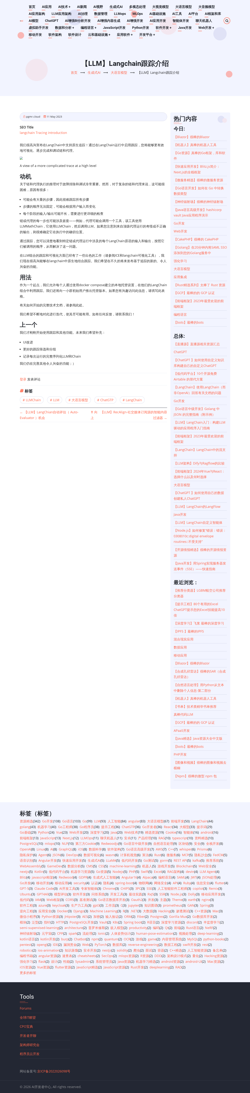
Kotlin (38, 871)
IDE (55, 944)
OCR (127, 939)
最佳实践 (135, 894)
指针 (47, 922)
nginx (206, 899)
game (152, 939)
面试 (148, 950)
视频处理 (185, 933)
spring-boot (124, 883)
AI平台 (193, 14)
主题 (163, 899)
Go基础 (25, 832)
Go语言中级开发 (136, 843)
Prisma (202, 849)
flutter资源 (63, 967)
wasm (110, 855)
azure (42, 905)
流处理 (87, 933)
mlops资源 (127, 956)
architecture (73, 928)
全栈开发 (212, 843)
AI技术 (64, 7)
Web (85, 944)
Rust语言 (192, 928)
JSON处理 (209, 877)
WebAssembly (31, 866)
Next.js (68, 838)
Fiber (141, 916)
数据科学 (95, 849)
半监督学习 (212, 922)
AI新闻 (82, 7)
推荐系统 (212, 860)
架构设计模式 (177, 956)
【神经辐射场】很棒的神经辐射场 (198, 201)
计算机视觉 (128, 855)
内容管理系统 (172, 939)
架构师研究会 (30, 1045)
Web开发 (206, 28)
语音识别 (26, 860)
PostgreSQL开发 (82, 922)
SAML (181, 877)
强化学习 (180, 261)
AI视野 (98, 7)
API (175, 883)
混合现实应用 (183, 639)
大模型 (184, 827)
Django (78, 911)
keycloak (59, 905)
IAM (38, 899)
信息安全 (203, 883)
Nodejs (118, 871)
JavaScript (47, 838)
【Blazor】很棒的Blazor (192, 137)
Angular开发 (47, 860)
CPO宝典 (26, 1026)
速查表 (67, 956)
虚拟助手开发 (38, 28)
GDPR (83, 877)
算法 (145, 855)
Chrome (109, 888)
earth (192, 899)
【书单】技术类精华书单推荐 (195, 706)
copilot (198, 888)
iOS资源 (26, 967)
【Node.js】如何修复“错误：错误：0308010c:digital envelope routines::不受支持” (200, 536)
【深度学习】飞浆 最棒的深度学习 (199, 623)
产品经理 (144, 838)
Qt (167, 928)
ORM (128, 916)
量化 (195, 956)
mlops (50, 843)
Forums (25, 1008)
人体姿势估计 (121, 933)
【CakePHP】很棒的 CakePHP (196, 239)
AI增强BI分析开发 (78, 21)
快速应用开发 (72, 860)
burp (64, 939)
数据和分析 (64, 28)
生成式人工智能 (104, 877)
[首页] (21, 20)
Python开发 (140, 28)
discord (192, 922)
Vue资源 (43, 967)
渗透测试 (182, 911)
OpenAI (25, 849)
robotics (26, 950)
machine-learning (123, 866)
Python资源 (50, 916)
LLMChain (33, 400)
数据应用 (180, 647)
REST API (180, 860)
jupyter (133, 905)
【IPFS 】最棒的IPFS (189, 631)
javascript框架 (42, 877)
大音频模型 (206, 7)
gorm (164, 860)
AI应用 (47, 7)
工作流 (110, 905)
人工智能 (114, 821)
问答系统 (98, 894)
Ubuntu (25, 894)
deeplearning (160, 967)
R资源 (144, 956)
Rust (157, 855)
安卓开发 (90, 950)
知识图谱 (151, 905)
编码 (156, 928)
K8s (115, 922)
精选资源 (151, 832)
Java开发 (185, 28)
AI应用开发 (158, 21)
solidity (122, 950)
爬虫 (136, 950)
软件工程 (26, 905)
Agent (42, 855)
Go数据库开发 (202, 916)
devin (190, 871)
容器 (161, 950)
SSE (149, 888)
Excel (158, 871)
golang (25, 827)
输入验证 (112, 916)
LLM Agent (208, 871)
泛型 (35, 922)
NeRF (209, 928)
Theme (177, 899)
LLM (56, 400)
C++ (171, 849)
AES (85, 916)
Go (84, 821)
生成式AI (116, 7)
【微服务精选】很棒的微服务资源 (198, 180)
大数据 (148, 911)
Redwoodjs (109, 843)
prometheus (172, 905)
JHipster (71, 916)
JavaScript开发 (114, 28)
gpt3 (96, 905)
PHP (132, 871)
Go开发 (179, 223)
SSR (162, 894)
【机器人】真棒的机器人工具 (195, 145)
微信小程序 (28, 916)
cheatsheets (87, 956)
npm (95, 939)
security (80, 883)
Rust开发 (137, 967)
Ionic (101, 933)
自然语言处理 (163, 843)
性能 (66, 961)
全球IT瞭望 (28, 1017)
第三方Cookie (85, 843)
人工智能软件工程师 (172, 888)
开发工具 (116, 894)
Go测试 (148, 860)
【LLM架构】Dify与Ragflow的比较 (199, 463)
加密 (96, 916)
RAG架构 (173, 871)
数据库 (117, 944)
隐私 (106, 883)
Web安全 (205, 866)
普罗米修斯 (96, 928)
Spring (205, 905)
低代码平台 (57, 871)
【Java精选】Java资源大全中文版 (198, 738)
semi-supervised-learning (39, 928)
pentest (25, 944)
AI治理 (83, 14)
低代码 (25, 899)
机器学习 (44, 827)
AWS (159, 849)
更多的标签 (28, 972)
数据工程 (170, 944)
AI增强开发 (135, 21)
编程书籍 (26, 956)
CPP (60, 933)
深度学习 (96, 832)
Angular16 (129, 877)
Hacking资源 (213, 956)
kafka (197, 860)
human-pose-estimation (154, 933)
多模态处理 (137, 7)
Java (114, 832)
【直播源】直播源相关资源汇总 (197, 344)
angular (134, 821)
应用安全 (45, 911)
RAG (161, 838)
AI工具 (177, 14)
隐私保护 (26, 855)
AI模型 (33, 21)
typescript (179, 838)
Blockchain (184, 866)
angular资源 (47, 956)
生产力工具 (79, 905)
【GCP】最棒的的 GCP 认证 (194, 293)
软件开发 (163, 28)
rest (205, 944)
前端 (177, 928)
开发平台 (147, 35)
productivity (138, 928)
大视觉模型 (160, 7)
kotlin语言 (27, 939)
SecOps (107, 956)
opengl (42, 944)
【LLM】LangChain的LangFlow (197, 506)
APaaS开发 (182, 730)
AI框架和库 (213, 14)
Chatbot (80, 939)
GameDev (54, 866)
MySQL (192, 939)
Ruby (187, 883)
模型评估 (60, 894)
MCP (185, 855)
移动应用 (180, 655)
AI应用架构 (37, 14)
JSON (57, 855)
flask (42, 961)
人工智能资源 (197, 950)
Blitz (23, 877)
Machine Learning (103, 911)
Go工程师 (65, 827)
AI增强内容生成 (108, 21)
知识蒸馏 (71, 950)
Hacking (164, 911)
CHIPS (125, 888)
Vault (103, 922)
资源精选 (26, 821)
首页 (32, 7)
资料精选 (201, 838)
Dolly (192, 894)
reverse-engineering (143, 944)
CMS (89, 866)
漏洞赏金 (70, 944)
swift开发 (190, 944)
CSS (101, 866)
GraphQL (65, 849)
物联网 (144, 883)
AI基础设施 (157, 14)
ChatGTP (106, 400)
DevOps (72, 855)
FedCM (218, 855)
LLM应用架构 (61, 14)
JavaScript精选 (87, 967)
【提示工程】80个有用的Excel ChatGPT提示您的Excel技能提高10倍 (199, 609)
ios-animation (48, 950)
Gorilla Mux (178, 916)
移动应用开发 (211, 894)
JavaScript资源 (114, 967)
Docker (62, 911)
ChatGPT (51, 21)
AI (51, 849)
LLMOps (87, 838)
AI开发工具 (67, 888)
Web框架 (53, 899)
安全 (197, 843)
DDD (158, 956)
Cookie (171, 832)
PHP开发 (180, 754)
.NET (133, 911)
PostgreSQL (29, 843)
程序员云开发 (30, 1054)
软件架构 (55, 35)
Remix (213, 888)
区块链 (184, 843)
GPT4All (43, 894)
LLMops (120, 14)
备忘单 (218, 950)
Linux (41, 849)
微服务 (171, 855)
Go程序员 (87, 827)
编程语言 (88, 28)
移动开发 (35, 35)
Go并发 (25, 883)
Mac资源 (213, 961)
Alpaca (148, 877)
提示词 (202, 827)
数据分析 (74, 866)
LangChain (134, 400)
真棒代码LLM (183, 714)
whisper (185, 849)
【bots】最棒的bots (189, 322)
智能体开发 (181, 21)
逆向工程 (26, 911)
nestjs (106, 950)
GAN (190, 905)
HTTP (60, 922)
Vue (59, 832)
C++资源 (201, 911)
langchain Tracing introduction (43, 132)
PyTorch (101, 944)
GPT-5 (24, 888)
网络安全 (160, 883)
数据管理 (100, 14)
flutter (219, 883)
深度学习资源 (171, 922)
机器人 (147, 866)
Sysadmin (82, 961)
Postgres (157, 916)
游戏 (139, 939)
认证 (94, 883)
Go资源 (101, 871)
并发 (151, 899)
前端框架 (26, 838)
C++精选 (176, 950)
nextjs (24, 871)
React (168, 827)
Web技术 (131, 832)
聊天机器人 (204, 21)
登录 (23, 379)
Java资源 (124, 961)
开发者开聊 (28, 1035)
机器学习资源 (81, 871)
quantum (111, 939)
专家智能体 (89, 888)
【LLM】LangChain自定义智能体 (198, 522)
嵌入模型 (117, 928)
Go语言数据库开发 (112, 899)
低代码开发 (130, 860)
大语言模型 (183, 7)
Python (43, 832)
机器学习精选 (146, 961)
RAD (178, 967)
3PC (138, 888)
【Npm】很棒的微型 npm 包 (195, 776)
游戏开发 (164, 866)
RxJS (151, 894)
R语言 (151, 922)
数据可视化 (92, 855)
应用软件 (125, 35)
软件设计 (74, 35)
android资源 (170, 961)
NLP (65, 843)
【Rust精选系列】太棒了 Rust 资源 (199, 285)
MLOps (138, 14)
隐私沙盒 (201, 855)
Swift (144, 871)
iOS (80, 849)
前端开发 (177, 821)
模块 (23, 922)
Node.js (176, 894)
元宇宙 (47, 933)
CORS (70, 899)
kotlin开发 (48, 939)
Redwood (66, 877)
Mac (215, 911)
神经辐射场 (28, 933)
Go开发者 (149, 827)
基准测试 (86, 899)
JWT (194, 877)
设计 (54, 961)
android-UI (193, 961)
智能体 (188, 832)
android (207, 832)
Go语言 (67, 821)
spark (73, 933)
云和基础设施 (99, 35)
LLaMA (111, 860)
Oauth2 (136, 899)
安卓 (127, 838)
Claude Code (44, 888)
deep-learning (208, 933)
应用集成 (180, 277)
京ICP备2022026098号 (53, 1071)
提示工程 (107, 827)
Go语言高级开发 (138, 849)
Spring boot (133, 922)
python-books (214, 939)
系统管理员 (104, 961)
